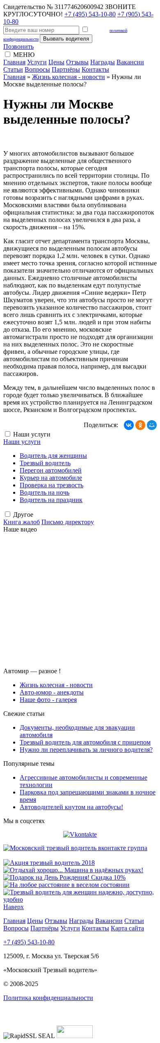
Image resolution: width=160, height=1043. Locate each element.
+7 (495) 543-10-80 (90, 14)
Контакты (95, 69)
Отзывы (77, 62)
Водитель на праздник (51, 499)
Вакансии (130, 62)
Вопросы (37, 69)
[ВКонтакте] (129, 425)
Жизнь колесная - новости (68, 76)
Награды (102, 62)
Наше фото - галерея (48, 699)
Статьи (13, 69)
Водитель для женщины (53, 455)
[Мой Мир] (152, 425)
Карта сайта (127, 928)
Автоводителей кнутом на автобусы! (71, 806)
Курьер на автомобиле (51, 477)
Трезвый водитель (45, 462)
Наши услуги (22, 441)
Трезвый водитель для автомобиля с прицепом (85, 742)
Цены (56, 62)
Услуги (37, 62)
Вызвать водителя (66, 39)
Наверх (13, 906)
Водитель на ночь (44, 492)
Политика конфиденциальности (48, 997)
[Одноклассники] (140, 425)
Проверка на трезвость (51, 485)
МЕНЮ (23, 54)
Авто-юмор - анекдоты (52, 692)
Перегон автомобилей (51, 470)
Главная (14, 62)
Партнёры (66, 69)
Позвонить (18, 46)
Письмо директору (67, 521)
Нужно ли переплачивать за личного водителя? (86, 749)
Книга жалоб (21, 521)
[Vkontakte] (80, 834)
